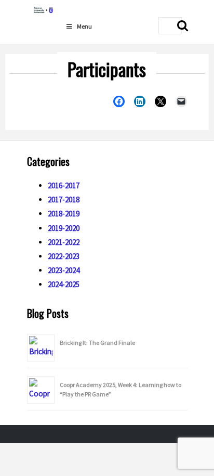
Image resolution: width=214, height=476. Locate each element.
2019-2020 (63, 228)
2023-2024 (63, 270)
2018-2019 (63, 213)
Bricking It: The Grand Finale (97, 342)
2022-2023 (63, 256)
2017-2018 (63, 199)
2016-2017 (63, 185)
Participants (107, 69)
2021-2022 (63, 242)
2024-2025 (63, 284)
